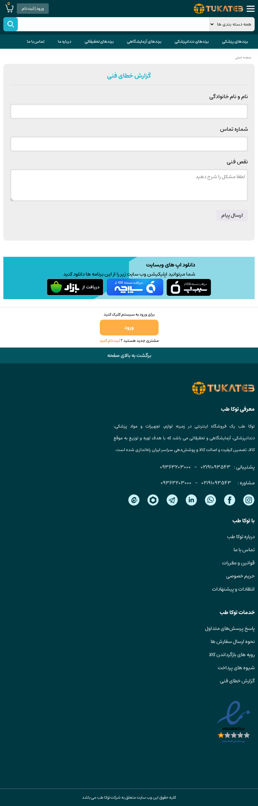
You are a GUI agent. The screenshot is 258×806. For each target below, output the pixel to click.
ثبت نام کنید (109, 340)
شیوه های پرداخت (236, 667)
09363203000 (175, 467)
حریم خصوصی (240, 575)
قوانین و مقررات (238, 562)
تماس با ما (35, 41)
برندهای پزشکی (235, 41)
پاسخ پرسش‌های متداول (230, 628)
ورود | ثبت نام (33, 8)
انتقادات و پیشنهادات (233, 589)
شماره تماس (234, 129)
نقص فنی (237, 161)
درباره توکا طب (241, 536)
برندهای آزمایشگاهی (144, 41)
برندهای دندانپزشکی (192, 41)
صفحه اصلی (243, 57)
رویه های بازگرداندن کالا (232, 654)
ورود (129, 327)
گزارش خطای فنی (237, 680)
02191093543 (215, 467)
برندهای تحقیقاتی (99, 41)
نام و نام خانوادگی (228, 96)
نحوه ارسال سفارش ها (233, 641)
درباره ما (64, 41)
